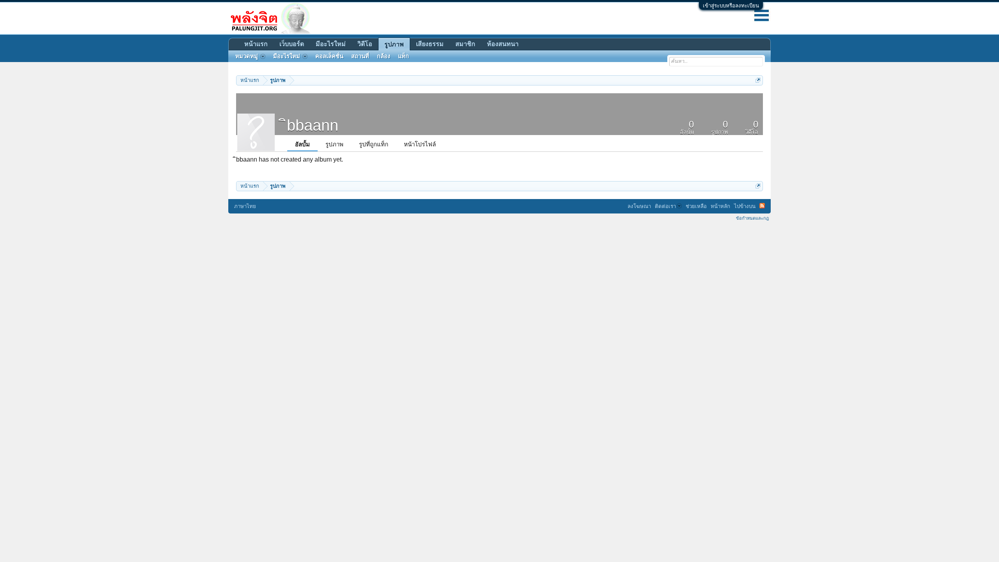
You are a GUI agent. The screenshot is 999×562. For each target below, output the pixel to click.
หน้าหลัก (720, 206)
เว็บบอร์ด (291, 44)
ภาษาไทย (245, 206)
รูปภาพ (334, 144)
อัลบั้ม (302, 144)
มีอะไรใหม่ (331, 44)
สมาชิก (465, 44)
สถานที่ (360, 56)
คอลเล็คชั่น (329, 56)
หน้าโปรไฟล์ (420, 144)
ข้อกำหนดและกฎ (752, 218)
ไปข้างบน (744, 206)
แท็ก (403, 56)
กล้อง (383, 56)
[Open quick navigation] (758, 80)
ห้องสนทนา (503, 44)
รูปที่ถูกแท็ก (373, 144)
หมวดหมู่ (246, 56)
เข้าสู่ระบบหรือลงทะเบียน (731, 6)
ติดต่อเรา (665, 206)
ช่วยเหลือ (696, 206)
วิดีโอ (364, 44)
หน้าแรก (256, 44)
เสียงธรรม (430, 44)
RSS (762, 205)
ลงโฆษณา (639, 206)
